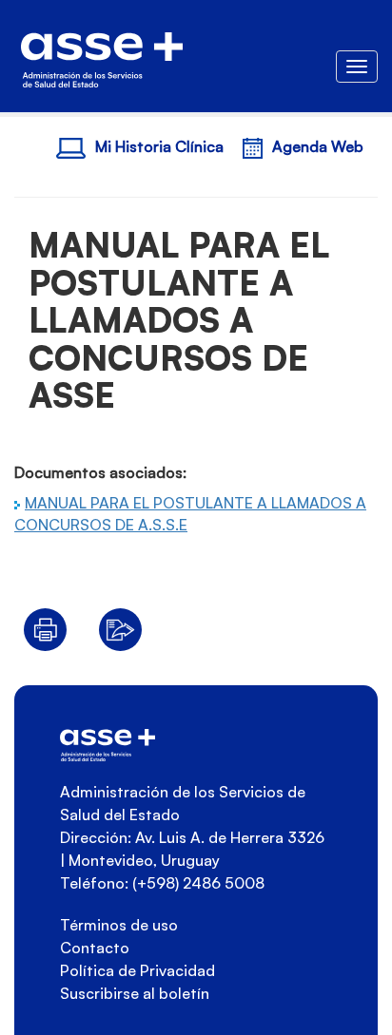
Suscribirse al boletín (134, 993)
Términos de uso (119, 924)
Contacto (94, 947)
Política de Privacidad (137, 970)
